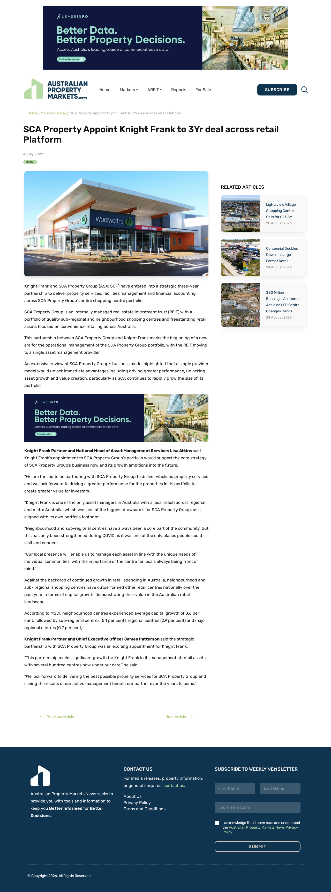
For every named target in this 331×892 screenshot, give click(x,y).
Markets (47, 113)
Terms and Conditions (145, 808)
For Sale (203, 89)
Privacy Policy (137, 802)
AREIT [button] (153, 89)
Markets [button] (127, 89)
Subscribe (277, 89)
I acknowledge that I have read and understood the (261, 827)
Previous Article (59, 716)
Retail (61, 113)
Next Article (177, 716)
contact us (173, 785)
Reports (178, 89)
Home (104, 89)
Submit (257, 846)
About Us (132, 796)
